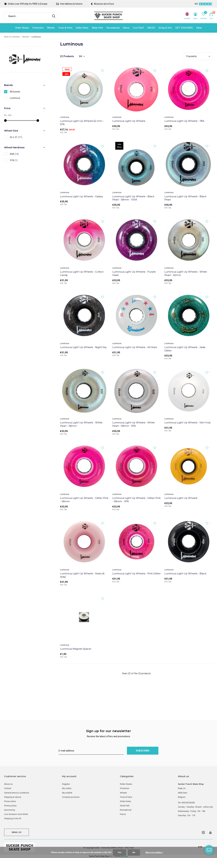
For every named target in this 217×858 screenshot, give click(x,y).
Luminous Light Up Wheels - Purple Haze (134, 273)
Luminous (15, 98)
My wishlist (67, 793)
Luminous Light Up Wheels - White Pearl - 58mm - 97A (133, 424)
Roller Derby (82, 27)
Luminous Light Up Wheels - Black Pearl (185, 198)
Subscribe (142, 750)
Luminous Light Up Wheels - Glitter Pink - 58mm (84, 499)
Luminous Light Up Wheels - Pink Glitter (136, 573)
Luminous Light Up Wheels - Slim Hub (187, 422)
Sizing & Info (165, 27)
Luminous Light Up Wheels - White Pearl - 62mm (185, 273)
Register (66, 784)
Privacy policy (10, 805)
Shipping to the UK (12, 818)
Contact (7, 788)
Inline (199, 27)
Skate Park (97, 27)
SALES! (151, 27)
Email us (16, 832)
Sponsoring (9, 810)
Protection (38, 27)
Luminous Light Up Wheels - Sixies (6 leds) (82, 575)
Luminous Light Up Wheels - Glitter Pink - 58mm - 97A (136, 499)
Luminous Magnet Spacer (75, 648)
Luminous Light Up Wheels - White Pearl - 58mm (81, 424)
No (133, 852)
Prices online (10, 801)
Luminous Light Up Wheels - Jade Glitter (184, 349)
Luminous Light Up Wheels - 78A (184, 120)
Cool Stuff (138, 27)
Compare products (70, 797)
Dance (126, 27)
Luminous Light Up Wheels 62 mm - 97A (82, 122)
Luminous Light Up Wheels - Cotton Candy (82, 273)
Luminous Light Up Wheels (128, 120)
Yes (119, 852)
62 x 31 (16, 137)
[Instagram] (203, 832)
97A (13, 160)
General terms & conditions (16, 793)
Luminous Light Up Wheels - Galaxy (81, 196)
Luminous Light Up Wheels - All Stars (134, 347)
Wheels (51, 27)
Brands (25, 37)
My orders (66, 788)
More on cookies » (154, 852)
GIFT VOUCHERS (184, 27)
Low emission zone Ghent (16, 814)
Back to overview (12, 37)
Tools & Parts (65, 27)
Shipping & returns (12, 797)
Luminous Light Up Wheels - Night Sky (83, 347)
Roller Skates (22, 27)
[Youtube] (210, 832)
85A (14, 154)
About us (8, 784)
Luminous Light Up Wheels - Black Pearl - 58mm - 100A (133, 198)
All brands (15, 91)
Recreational (112, 27)
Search (53, 16)
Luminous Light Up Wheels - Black (185, 573)
